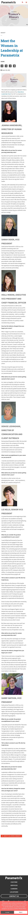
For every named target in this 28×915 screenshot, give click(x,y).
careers (14, 889)
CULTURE (14, 882)
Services (14, 885)
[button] (22, 2)
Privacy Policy (22, 908)
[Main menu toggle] (26, 2)
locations (14, 892)
